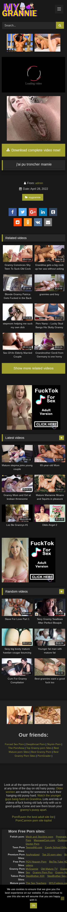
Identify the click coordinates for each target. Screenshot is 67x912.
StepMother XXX (35, 876)
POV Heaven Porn (36, 861)
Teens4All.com (34, 847)
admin (39, 183)
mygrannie (35, 197)
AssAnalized (32, 854)
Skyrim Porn (54, 744)
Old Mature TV (49, 868)
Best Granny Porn (41, 751)
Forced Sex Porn (14, 744)
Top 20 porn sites (52, 854)
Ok (33, 905)
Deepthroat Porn (35, 744)
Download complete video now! (35, 150)
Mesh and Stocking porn (39, 836)
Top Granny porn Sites (39, 747)
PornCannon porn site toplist (34, 820)
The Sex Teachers (36, 883)
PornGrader (44, 755)
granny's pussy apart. (33, 809)
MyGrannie (32, 868)
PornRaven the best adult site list (33, 816)
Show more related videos (34, 368)
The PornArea (16, 747)
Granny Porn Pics (43, 872)
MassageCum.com (44, 840)
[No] (62, 898)
